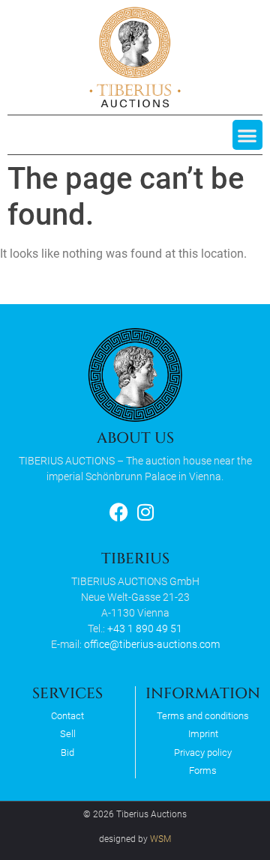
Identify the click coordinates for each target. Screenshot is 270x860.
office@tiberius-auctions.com (152, 644)
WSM (160, 839)
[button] (247, 135)
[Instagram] (145, 512)
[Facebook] (119, 512)
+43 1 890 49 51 (144, 629)
